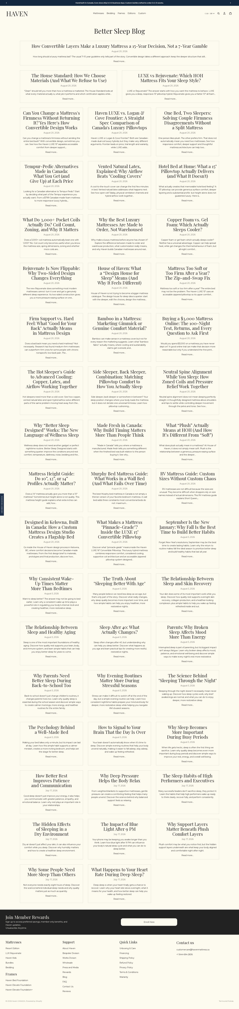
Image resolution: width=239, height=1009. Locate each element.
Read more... (119, 61)
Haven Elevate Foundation (18, 985)
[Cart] (230, 13)
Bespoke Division (71, 953)
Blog (65, 977)
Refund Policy (126, 962)
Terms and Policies (226, 1001)
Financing (124, 953)
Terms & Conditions (128, 972)
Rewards (67, 972)
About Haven (69, 948)
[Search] (218, 13)
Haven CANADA (18, 1001)
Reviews (67, 991)
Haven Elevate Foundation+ (19, 990)
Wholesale (68, 962)
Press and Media (71, 967)
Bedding (10, 967)
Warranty (123, 977)
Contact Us (68, 986)
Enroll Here (149, 922)
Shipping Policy (126, 958)
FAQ (65, 981)
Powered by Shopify (34, 1001)
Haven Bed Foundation (17, 980)
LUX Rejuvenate (13, 953)
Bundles (9, 962)
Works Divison (69, 958)
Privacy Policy (126, 967)
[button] (2, 504)
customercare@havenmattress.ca (192, 949)
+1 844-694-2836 (184, 954)
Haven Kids (11, 958)
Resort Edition (12, 948)
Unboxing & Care (127, 948)
